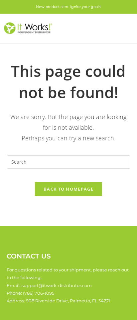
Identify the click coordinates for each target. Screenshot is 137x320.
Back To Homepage (68, 189)
